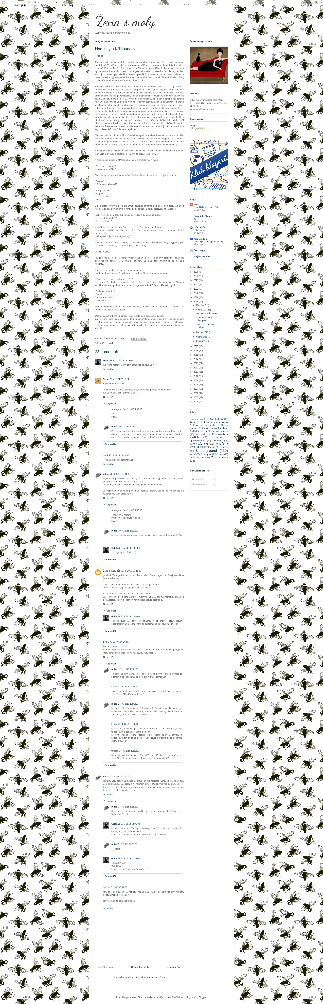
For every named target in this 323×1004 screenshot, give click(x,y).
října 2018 (201, 305)
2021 (196, 289)
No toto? (200, 434)
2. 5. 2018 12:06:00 (127, 844)
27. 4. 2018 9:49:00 (119, 642)
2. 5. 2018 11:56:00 (130, 616)
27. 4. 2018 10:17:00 (128, 806)
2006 (196, 393)
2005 (196, 397)
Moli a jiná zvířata (205, 425)
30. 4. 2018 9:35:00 (132, 510)
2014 (196, 359)
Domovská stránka (140, 967)
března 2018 (202, 332)
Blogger (202, 997)
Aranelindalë (200, 239)
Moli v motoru (200, 431)
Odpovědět (108, 369)
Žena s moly (125, 21)
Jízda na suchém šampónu (203, 319)
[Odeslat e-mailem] (132, 339)
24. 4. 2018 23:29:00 (123, 360)
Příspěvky (199, 479)
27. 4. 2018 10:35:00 (128, 686)
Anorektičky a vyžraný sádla (206, 207)
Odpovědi (111, 403)
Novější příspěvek (106, 967)
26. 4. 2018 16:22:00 (119, 455)
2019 (196, 297)
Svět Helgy (199, 250)
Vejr (192, 454)
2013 (196, 363)
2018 (196, 301)
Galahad (107, 360)
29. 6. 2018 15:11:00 (117, 887)
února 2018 (202, 337)
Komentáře (199, 484)
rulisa (114, 426)
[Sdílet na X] (138, 339)
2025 (196, 276)
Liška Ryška (200, 227)
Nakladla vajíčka (220, 431)
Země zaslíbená (198, 458)
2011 (196, 372)
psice (196, 204)
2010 (196, 376)
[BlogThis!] (135, 339)
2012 (196, 367)
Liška (106, 642)
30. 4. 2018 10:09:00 (128, 530)
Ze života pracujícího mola (210, 454)
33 (195, 219)
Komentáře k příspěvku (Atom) (150, 977)
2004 (196, 401)
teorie (212, 447)
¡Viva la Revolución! (198, 419)
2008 (196, 384)
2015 (196, 355)
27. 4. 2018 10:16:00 (120, 776)
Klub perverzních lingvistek (214, 422)
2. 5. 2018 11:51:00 (130, 548)
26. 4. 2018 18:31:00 (131, 571)
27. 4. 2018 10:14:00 (128, 669)
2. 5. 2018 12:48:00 (130, 858)
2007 (196, 389)
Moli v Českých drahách (216, 428)
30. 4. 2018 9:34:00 (132, 409)
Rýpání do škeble (203, 216)
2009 (196, 380)
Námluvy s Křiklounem (206, 313)
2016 (196, 350)
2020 (196, 293)
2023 (196, 280)
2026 (196, 272)
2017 (196, 346)
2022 (196, 284)
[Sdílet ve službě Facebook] (142, 339)
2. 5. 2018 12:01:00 (130, 824)
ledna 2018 (202, 341)
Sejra (106, 379)
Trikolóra (224, 447)
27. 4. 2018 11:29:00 (128, 724)
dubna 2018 (202, 309)
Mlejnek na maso (202, 256)
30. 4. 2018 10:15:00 (128, 426)
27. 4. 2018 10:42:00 (128, 704)
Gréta (192, 422)
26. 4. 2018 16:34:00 (120, 474)
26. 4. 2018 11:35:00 (119, 379)
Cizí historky (108, 343)
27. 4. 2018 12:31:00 (129, 751)
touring (167, 997)
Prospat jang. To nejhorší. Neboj (208, 242)
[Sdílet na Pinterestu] (145, 339)
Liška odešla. (200, 230)
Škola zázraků (199, 443)
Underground (206, 450)
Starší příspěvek (174, 967)
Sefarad (217, 440)
